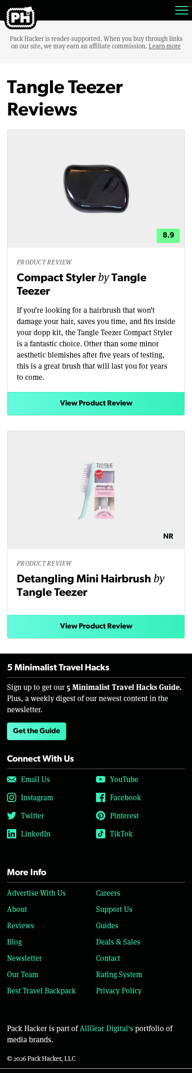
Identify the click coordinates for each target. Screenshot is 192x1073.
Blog (14, 941)
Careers (108, 893)
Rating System (119, 974)
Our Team (22, 974)
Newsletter (24, 958)
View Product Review (96, 403)
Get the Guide (36, 731)
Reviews (20, 925)
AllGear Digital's (106, 1028)
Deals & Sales (118, 941)
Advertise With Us (36, 893)
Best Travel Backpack (41, 990)
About (17, 909)
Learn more (165, 45)
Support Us (114, 909)
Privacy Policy (119, 990)
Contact (108, 958)
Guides (107, 925)
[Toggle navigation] (181, 10)
